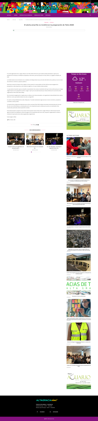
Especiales (47, 15)
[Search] (90, 15)
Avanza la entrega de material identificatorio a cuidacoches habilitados (78, 342)
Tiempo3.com (81, 102)
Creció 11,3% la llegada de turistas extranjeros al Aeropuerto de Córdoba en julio (79, 273)
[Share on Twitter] (35, 124)
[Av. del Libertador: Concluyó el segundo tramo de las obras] (35, 139)
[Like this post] (32, 124)
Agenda (15, 15)
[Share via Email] (38, 124)
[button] (8, 1)
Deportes (21, 19)
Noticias (9, 15)
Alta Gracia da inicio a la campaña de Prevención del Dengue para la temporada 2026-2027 (79, 204)
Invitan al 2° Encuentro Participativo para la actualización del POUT (79, 366)
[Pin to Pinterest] (36, 124)
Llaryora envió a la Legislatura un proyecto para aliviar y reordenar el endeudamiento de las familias (79, 181)
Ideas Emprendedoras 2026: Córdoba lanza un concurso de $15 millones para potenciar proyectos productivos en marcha (79, 319)
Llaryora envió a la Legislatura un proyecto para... (22, 1)
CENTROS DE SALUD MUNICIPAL (26, 15)
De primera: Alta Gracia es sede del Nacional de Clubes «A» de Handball (79, 157)
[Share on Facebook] (33, 124)
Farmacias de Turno (38, 15)
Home (8, 19)
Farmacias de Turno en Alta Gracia (78, 296)
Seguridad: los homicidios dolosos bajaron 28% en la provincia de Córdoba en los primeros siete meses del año (78, 250)
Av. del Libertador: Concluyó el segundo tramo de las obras (78, 226)
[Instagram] (90, 1)
